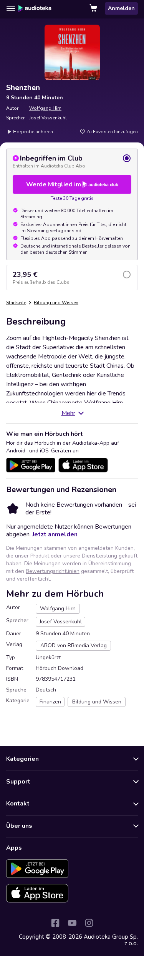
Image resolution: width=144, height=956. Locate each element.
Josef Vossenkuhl (48, 118)
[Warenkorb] (94, 8)
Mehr (68, 413)
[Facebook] (55, 923)
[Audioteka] (34, 8)
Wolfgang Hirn (45, 108)
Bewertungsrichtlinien (52, 571)
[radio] (72, 161)
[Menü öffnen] (10, 8)
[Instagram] (89, 923)
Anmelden (121, 8)
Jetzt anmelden (55, 534)
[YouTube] (72, 923)
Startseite (16, 303)
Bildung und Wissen (56, 303)
